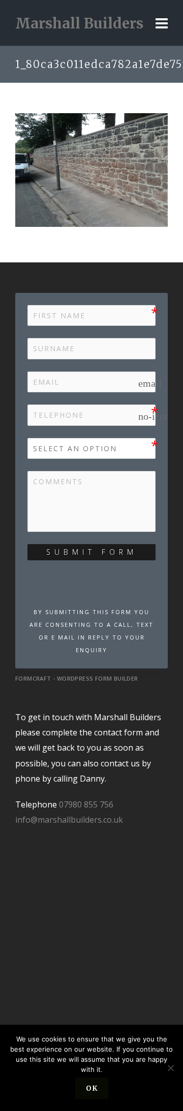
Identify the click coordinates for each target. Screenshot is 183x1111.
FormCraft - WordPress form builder (76, 678)
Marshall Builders (79, 23)
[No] (170, 1068)
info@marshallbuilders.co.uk (69, 819)
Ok (92, 1088)
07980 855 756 (86, 804)
